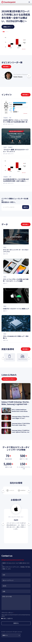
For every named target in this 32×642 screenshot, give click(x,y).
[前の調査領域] (3, 357)
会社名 (4, 586)
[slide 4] (6, 31)
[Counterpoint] (8, 2)
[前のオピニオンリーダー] (3, 76)
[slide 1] (1, 31)
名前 (4, 575)
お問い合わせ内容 (7, 596)
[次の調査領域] (29, 357)
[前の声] (3, 523)
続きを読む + (6, 66)
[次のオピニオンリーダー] (29, 76)
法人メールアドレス (8, 580)
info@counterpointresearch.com (12, 560)
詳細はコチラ (8, 27)
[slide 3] (5, 31)
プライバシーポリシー (7, 613)
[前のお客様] (3, 490)
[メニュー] (29, 2)
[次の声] (29, 523)
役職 (4, 591)
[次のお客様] (29, 490)
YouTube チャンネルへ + (9, 379)
